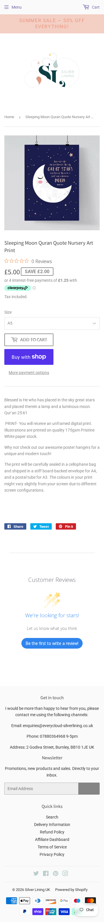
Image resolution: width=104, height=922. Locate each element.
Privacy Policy (52, 854)
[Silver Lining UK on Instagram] (65, 874)
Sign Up (89, 789)
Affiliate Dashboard (52, 839)
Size (8, 312)
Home (9, 117)
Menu (17, 7)
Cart (95, 7)
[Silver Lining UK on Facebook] (46, 874)
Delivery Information (52, 824)
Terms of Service (52, 847)
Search (52, 817)
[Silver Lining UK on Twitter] (36, 874)
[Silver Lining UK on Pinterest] (56, 874)
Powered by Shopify (71, 890)
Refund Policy (52, 832)
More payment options (29, 372)
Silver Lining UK (37, 890)
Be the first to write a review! (52, 643)
